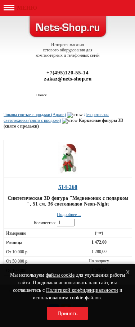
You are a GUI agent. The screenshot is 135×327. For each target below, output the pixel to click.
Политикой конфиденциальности (82, 290)
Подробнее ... (69, 214)
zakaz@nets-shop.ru (67, 79)
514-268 (67, 187)
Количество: (45, 222)
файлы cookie (60, 275)
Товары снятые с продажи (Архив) (35, 114)
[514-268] (68, 172)
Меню (26, 8)
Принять (67, 313)
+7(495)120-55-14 (67, 72)
